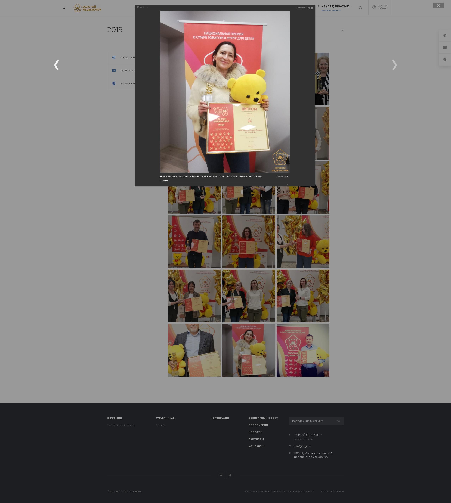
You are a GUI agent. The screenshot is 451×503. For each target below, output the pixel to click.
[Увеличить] (308, 8)
